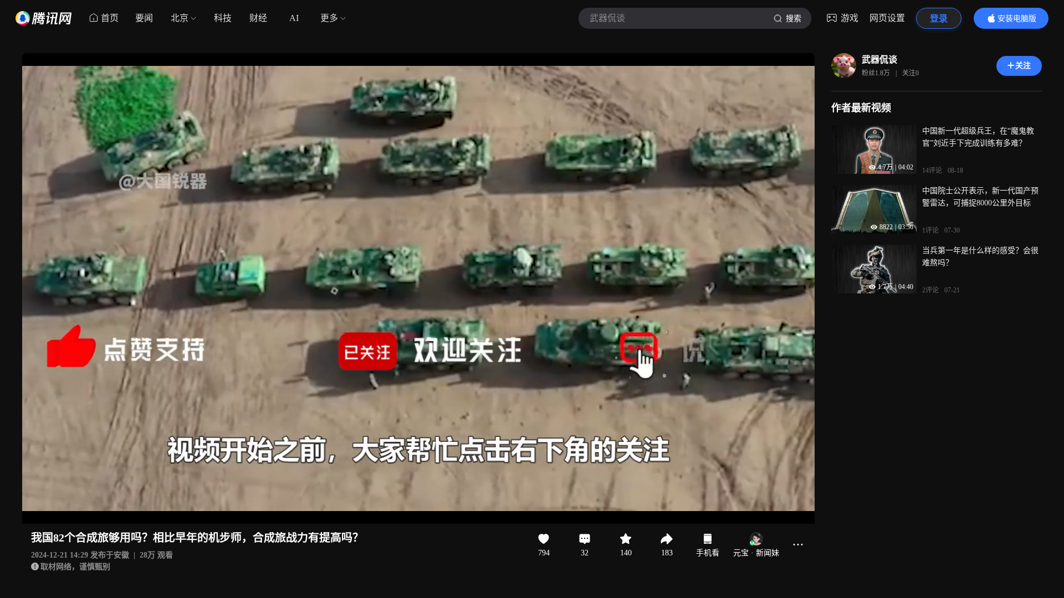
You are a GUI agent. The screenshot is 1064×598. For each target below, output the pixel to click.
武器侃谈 (879, 59)
